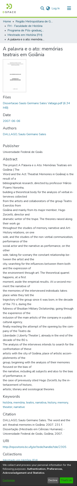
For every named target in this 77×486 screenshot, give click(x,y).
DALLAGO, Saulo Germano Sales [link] (24, 134)
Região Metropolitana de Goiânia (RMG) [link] (34, 21)
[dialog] (38, 473)
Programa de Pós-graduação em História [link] (26, 30)
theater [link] (7, 407)
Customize (9, 480)
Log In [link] (56, 8)
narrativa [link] (40, 402)
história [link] (7, 402)
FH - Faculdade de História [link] (24, 26)
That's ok (66, 480)
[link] (20, 460)
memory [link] (63, 402)
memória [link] (19, 402)
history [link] (52, 402)
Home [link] (7, 21)
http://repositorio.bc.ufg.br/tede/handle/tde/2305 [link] (34, 447)
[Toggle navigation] (69, 8)
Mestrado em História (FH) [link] (24, 35)
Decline (52, 480)
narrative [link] (19, 407)
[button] (9, 8)
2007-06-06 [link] (11, 121)
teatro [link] (30, 402)
